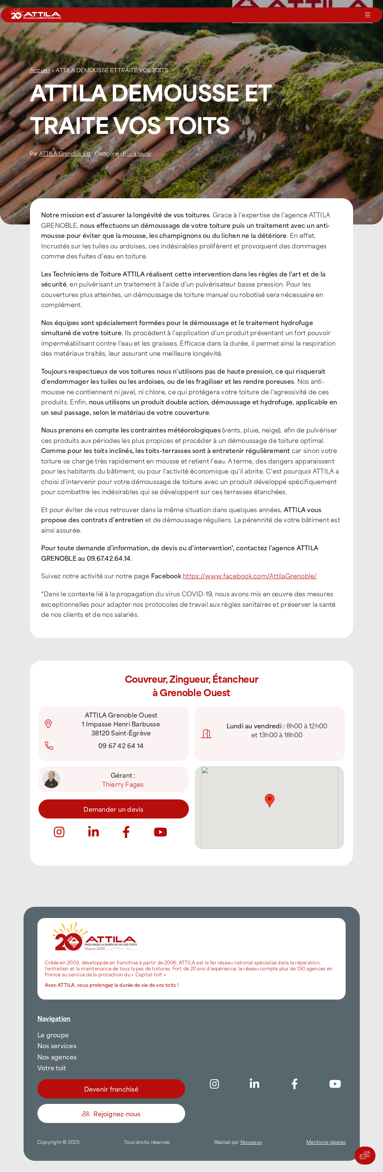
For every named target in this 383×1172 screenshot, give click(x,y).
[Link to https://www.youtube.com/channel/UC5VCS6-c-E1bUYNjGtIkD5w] (160, 832)
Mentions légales (326, 1141)
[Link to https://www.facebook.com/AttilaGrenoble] (126, 832)
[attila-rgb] (95, 921)
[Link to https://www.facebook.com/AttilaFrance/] (294, 1084)
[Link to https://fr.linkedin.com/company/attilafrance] (93, 832)
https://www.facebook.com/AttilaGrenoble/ (250, 575)
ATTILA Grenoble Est (65, 153)
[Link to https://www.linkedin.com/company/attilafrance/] (254, 1084)
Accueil (40, 69)
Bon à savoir (137, 153)
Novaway (251, 1141)
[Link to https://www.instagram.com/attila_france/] (59, 832)
